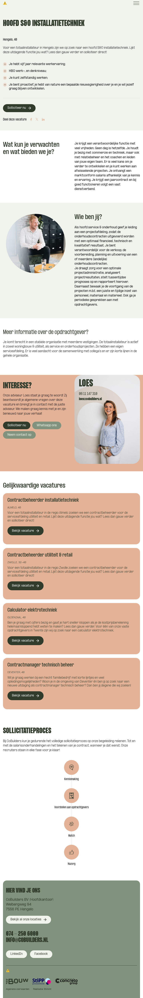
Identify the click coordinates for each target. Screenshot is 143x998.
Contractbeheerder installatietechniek (43, 500)
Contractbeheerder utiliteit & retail (39, 555)
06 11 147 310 (88, 394)
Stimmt (47, 989)
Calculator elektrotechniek (32, 610)
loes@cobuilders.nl (90, 399)
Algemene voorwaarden (17, 989)
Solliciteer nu (16, 108)
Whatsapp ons (47, 425)
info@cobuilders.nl (27, 940)
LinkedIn (16, 954)
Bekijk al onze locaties (25, 919)
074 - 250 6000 (22, 934)
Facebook (41, 954)
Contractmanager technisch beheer (40, 665)
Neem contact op (19, 434)
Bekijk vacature (23, 530)
